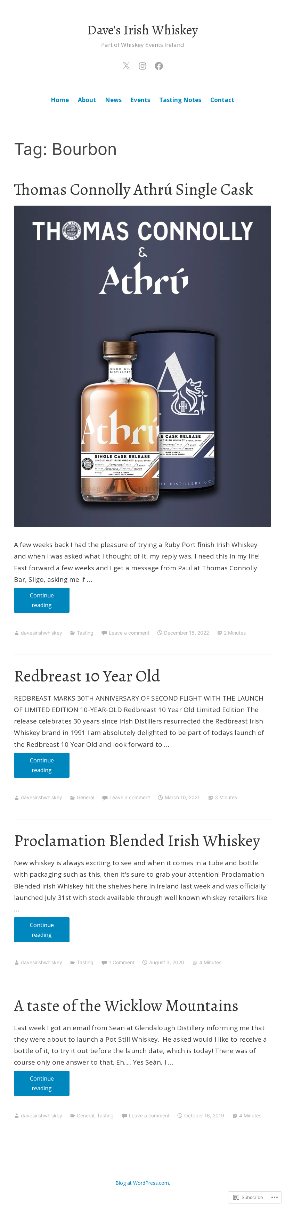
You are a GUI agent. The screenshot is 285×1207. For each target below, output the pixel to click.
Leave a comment (129, 633)
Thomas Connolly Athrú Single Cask (133, 189)
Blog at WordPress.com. (142, 1183)
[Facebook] (159, 64)
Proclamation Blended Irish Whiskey (137, 840)
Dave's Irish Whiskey (142, 30)
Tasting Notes (180, 100)
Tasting (85, 633)
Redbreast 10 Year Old (87, 676)
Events (140, 100)
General (85, 797)
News (113, 100)
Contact (222, 100)
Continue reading (34, 602)
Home (60, 100)
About (87, 100)
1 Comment (122, 962)
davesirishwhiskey (41, 633)
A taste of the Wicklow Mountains (126, 1005)
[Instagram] (142, 64)
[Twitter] (126, 64)
